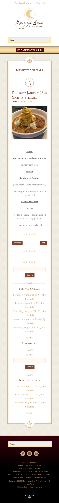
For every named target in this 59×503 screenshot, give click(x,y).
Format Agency (36, 487)
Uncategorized (26, 101)
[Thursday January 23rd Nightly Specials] (29, 142)
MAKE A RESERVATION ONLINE (29, 50)
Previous (17, 243)
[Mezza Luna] (29, 35)
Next (43, 243)
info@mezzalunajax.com (36, 477)
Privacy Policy (29, 484)
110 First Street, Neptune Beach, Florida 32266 (29, 3)
